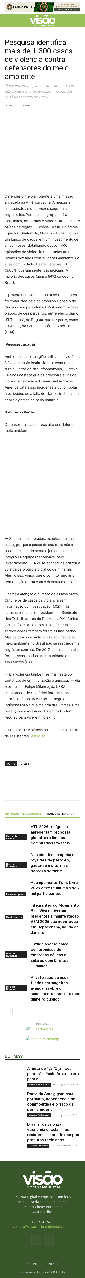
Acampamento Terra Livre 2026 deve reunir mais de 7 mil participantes (55, 888)
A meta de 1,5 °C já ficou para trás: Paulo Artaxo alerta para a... (53, 1073)
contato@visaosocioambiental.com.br (42, 1226)
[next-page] (15, 1011)
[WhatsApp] (31, 116)
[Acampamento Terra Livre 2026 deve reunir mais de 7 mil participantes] (16, 888)
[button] (8, 20)
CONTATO (51, 1264)
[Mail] (49, 1240)
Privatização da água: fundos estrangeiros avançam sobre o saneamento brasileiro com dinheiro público (55, 988)
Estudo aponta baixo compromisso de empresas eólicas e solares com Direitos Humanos (49, 955)
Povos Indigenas (15, 894)
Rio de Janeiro (14, 916)
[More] (64, 116)
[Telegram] (53, 116)
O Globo (26, 763)
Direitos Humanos (11, 865)
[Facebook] (9, 116)
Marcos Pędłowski (39, 1084)
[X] (20, 116)
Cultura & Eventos (11, 837)
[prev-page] (8, 1011)
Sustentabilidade (38, 1145)
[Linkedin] (42, 116)
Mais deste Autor (60, 814)
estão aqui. (40, 736)
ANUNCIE (34, 1264)
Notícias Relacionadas (23, 814)
